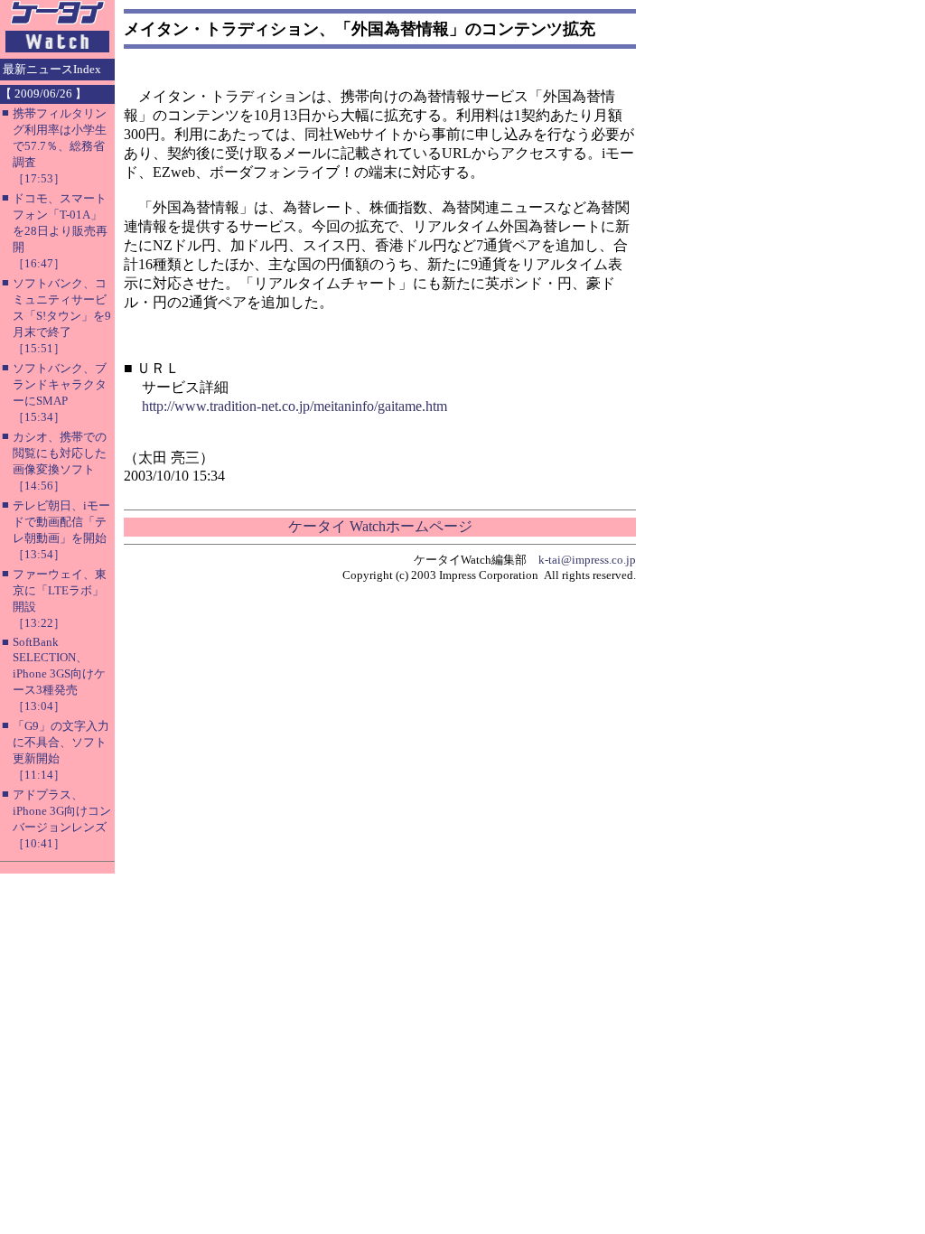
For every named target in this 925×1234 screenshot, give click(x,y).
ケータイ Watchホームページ (380, 526)
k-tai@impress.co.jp (587, 559)
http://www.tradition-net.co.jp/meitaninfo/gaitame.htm (294, 406)
